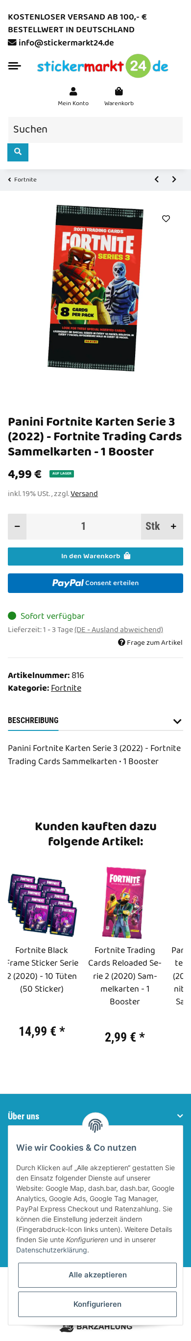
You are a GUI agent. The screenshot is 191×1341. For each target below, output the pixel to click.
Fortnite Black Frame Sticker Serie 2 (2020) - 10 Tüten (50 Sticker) (41, 970)
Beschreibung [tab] (33, 720)
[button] (73, 97)
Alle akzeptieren (98, 1274)
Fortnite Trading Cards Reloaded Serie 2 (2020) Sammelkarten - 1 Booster (125, 977)
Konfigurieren (97, 1304)
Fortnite (66, 688)
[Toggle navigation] (14, 66)
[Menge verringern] (17, 527)
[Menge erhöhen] (173, 527)
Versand (84, 494)
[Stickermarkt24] (103, 66)
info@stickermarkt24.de (66, 43)
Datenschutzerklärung (51, 1250)
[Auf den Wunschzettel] (165, 219)
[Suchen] (17, 152)
